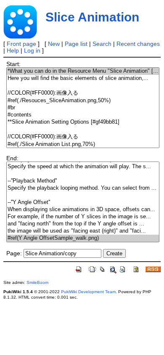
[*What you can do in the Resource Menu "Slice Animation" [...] (83, 71)
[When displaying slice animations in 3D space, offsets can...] (83, 209)
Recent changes (138, 43)
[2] (83, 85)
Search (102, 43)
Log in (32, 50)
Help (13, 50)
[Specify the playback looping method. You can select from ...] (83, 188)
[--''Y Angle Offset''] (83, 202)
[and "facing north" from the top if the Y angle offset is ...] (83, 224)
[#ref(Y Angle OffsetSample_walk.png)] (83, 238)
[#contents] (83, 115)
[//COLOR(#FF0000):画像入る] (83, 93)
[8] (83, 129)
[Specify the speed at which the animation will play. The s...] (83, 166)
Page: (14, 253)
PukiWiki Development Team (88, 291)
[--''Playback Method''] (83, 181)
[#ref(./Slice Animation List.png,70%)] (83, 144)
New (54, 43)
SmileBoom (37, 282)
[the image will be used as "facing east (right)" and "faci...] (83, 231)
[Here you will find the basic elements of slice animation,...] (83, 78)
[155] (83, 195)
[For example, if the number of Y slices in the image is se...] (83, 216)
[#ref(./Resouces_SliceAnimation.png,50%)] (83, 100)
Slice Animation (92, 17)
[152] (83, 174)
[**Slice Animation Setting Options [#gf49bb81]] (83, 122)
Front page (21, 43)
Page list (76, 43)
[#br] (83, 107)
